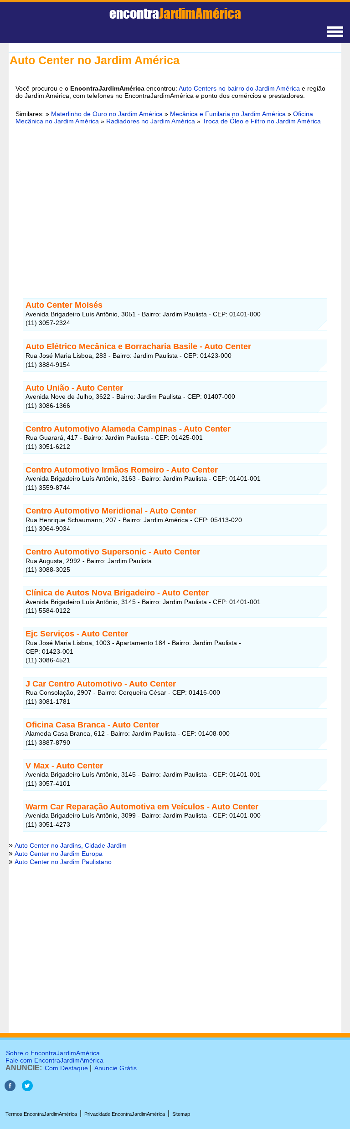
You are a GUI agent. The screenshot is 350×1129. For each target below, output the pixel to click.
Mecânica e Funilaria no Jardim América (228, 113)
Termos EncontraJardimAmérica (41, 1114)
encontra (175, 13)
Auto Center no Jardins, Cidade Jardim (71, 845)
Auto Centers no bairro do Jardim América (239, 88)
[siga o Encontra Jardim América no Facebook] (10, 1089)
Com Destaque (66, 1068)
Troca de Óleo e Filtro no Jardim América (261, 121)
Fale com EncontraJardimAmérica (54, 1060)
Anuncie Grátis (115, 1068)
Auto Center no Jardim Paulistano (63, 861)
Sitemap (181, 1114)
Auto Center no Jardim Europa (59, 853)
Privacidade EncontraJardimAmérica (124, 1114)
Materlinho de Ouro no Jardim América (108, 113)
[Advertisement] (175, 201)
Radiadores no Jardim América (150, 121)
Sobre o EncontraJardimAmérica (53, 1053)
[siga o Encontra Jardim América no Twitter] (27, 1089)
